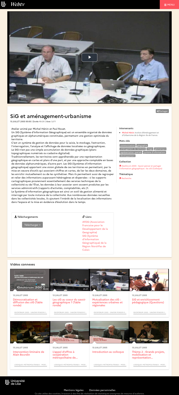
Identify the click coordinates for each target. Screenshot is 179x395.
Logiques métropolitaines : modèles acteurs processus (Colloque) (30, 364)
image (150, 148)
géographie (142, 145)
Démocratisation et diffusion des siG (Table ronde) (28, 302)
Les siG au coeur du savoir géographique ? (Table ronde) (69, 302)
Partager (163, 110)
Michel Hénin (128, 132)
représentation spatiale (131, 152)
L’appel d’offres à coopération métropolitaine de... (65, 354)
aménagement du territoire (132, 148)
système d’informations (154, 152)
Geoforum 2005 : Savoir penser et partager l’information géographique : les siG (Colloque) (140, 167)
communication (127, 145)
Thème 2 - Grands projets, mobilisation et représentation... (148, 354)
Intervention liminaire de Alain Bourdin (28, 353)
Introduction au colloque (108, 352)
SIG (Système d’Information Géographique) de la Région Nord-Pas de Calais (94, 242)
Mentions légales (74, 390)
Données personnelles (102, 390)
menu (171, 4)
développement (127, 155)
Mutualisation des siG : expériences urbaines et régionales (107, 302)
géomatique (160, 148)
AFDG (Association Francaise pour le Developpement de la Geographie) (95, 227)
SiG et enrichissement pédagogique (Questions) (148, 301)
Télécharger (31, 224)
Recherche (126, 178)
